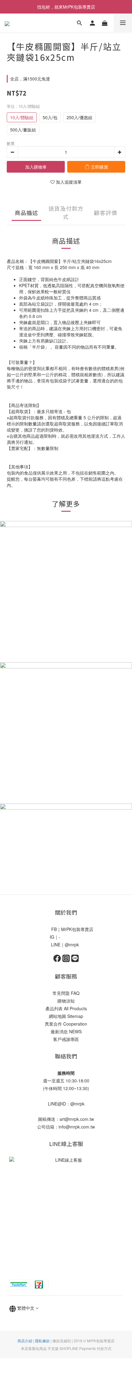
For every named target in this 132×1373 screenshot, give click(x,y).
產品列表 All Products (66, 1008)
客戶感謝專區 (66, 1039)
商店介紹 (24, 1340)
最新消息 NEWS (66, 1031)
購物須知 (66, 1001)
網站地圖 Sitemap (66, 1016)
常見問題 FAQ (66, 993)
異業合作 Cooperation (66, 1024)
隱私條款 (42, 1340)
